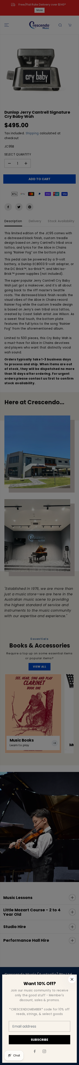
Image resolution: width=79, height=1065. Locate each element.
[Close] (72, 979)
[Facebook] (35, 1051)
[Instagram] (44, 1051)
